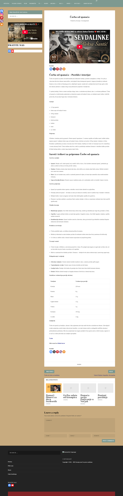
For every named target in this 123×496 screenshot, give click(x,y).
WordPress (32, 493)
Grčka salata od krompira (70, 396)
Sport (68, 3)
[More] (64, 68)
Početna (6, 3)
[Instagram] (1, 14)
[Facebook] (50, 68)
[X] (54, 68)
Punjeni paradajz (103, 396)
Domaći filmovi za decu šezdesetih (51, 398)
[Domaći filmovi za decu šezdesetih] (54, 388)
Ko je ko (77, 3)
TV (39, 3)
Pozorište (32, 3)
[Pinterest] (57, 68)
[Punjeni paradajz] (105, 388)
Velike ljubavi (17, 3)
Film (25, 3)
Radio (46, 3)
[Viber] (60, 68)
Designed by (15, 493)
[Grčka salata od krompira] (71, 388)
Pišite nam (10, 465)
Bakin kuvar (88, 3)
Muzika (53, 3)
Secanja (78, 20)
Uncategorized (85, 20)
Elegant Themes (21, 493)
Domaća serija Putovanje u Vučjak (87, 398)
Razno (9, 470)
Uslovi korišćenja (12, 474)
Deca (61, 3)
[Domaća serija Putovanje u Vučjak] (88, 388)
